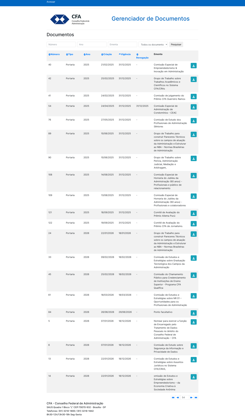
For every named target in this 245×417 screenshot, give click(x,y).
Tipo (70, 54)
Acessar (51, 1)
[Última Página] (196, 397)
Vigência (126, 54)
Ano (88, 54)
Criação (107, 54)
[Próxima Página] (191, 397)
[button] (194, 65)
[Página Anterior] (177, 397)
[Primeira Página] (173, 397)
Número (55, 54)
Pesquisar (176, 44)
